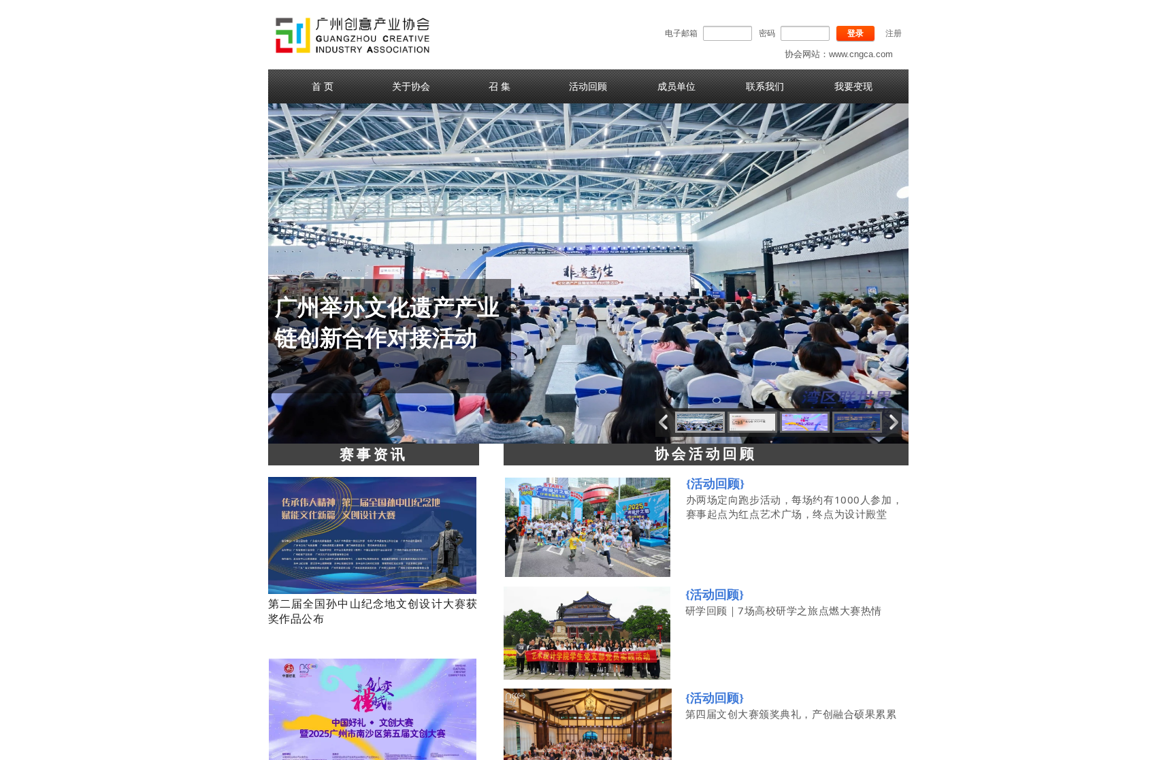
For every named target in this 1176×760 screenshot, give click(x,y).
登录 (855, 33)
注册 (893, 33)
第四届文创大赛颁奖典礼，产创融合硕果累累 (791, 714)
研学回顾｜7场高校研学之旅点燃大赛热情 (783, 610)
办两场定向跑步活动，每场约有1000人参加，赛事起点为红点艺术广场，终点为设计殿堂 (794, 507)
